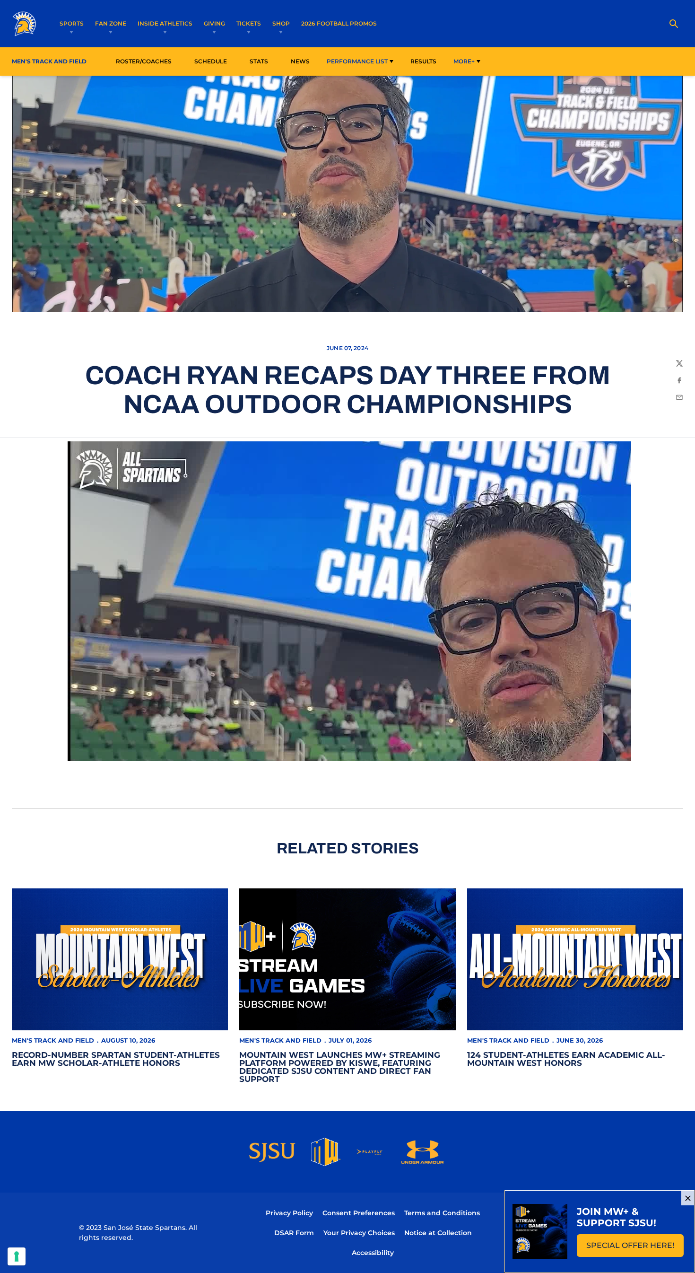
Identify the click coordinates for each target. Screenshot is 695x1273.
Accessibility (373, 1252)
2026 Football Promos (339, 23)
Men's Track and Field (53, 1040)
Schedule (210, 61)
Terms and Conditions (442, 1213)
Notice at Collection (438, 1233)
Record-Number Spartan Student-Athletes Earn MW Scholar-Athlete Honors (116, 1059)
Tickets (248, 23)
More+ (464, 61)
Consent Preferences (358, 1213)
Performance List (357, 61)
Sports (72, 23)
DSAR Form (294, 1233)
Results (423, 61)
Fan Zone (110, 23)
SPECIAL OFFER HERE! (635, 1248)
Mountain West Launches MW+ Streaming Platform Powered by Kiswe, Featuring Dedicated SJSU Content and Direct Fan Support (339, 1067)
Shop (281, 23)
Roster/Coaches (144, 61)
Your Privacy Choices (359, 1233)
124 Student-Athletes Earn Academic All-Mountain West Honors (566, 1059)
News (300, 61)
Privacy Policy (289, 1213)
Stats (261, 61)
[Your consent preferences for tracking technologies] (17, 1256)
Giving (214, 23)
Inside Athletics (165, 23)
